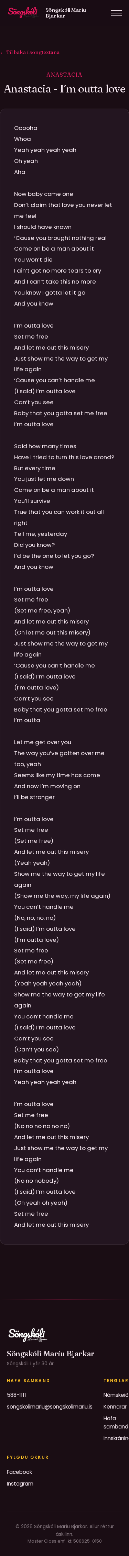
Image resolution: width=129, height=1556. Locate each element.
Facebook (19, 1472)
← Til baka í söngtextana (30, 52)
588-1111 (16, 1395)
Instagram (20, 1483)
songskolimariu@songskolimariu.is (50, 1406)
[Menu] (116, 13)
